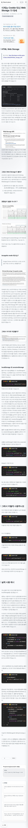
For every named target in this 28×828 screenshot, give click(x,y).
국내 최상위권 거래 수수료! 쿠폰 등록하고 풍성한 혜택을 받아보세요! (9, 41)
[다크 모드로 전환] (22, 2)
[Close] (4, 381)
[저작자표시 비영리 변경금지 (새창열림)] (19, 758)
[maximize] (8, 381)
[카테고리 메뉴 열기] (25, 2)
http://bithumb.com (7, 35)
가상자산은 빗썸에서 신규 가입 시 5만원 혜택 (9, 38)
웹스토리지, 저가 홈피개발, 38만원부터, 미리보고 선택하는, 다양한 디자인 (13, 29)
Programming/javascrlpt (7, 16)
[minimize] (6, 381)
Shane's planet (7, 2)
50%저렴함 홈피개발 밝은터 (12, 26)
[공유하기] (6, 758)
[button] (14, 96)
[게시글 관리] (8, 758)
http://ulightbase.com (8, 24)
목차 (5, 825)
